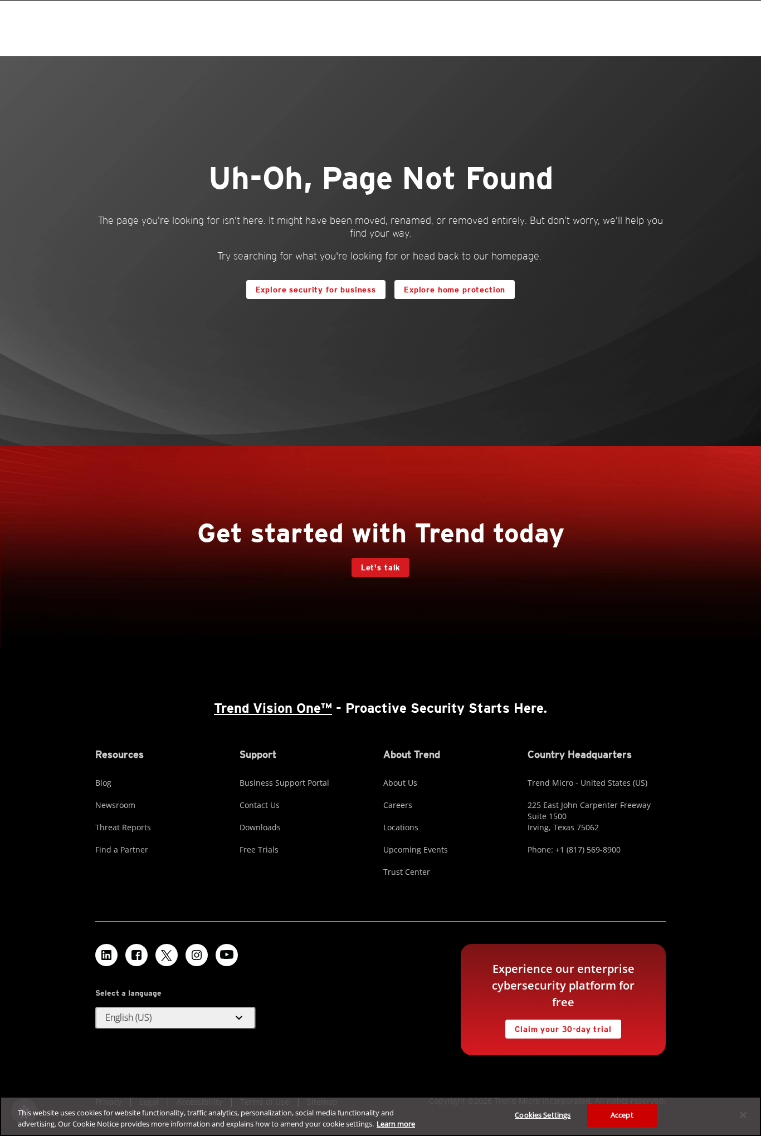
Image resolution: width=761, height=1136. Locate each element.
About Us (400, 782)
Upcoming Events (415, 849)
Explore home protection (449, 287)
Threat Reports (123, 827)
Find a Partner (121, 849)
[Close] (743, 1115)
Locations (400, 827)
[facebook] (136, 955)
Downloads (260, 827)
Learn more (396, 1124)
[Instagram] (197, 955)
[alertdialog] (380, 1116)
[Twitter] (166, 955)
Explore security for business (316, 289)
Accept (622, 1115)
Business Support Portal (284, 782)
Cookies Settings (542, 1115)
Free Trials (259, 849)
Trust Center (406, 871)
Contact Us (260, 805)
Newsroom (115, 805)
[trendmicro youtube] (227, 955)
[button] (175, 1018)
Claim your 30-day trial (558, 1027)
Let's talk (380, 567)
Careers (397, 805)
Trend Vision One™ (273, 708)
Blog (103, 782)
